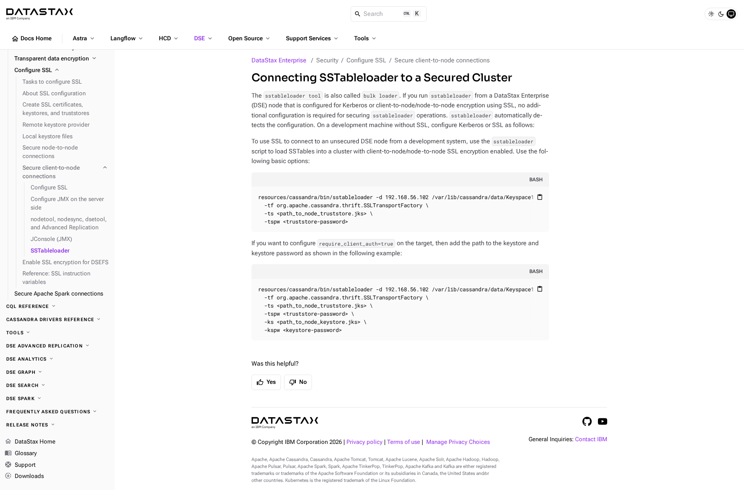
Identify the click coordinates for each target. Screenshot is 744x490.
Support (20, 464)
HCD (169, 38)
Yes (266, 382)
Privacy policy (364, 442)
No (298, 382)
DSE (204, 38)
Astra (84, 38)
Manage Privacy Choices (458, 442)
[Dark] (721, 14)
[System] (731, 14)
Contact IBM (591, 439)
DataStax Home (30, 441)
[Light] (711, 14)
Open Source (249, 38)
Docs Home (31, 39)
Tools (365, 38)
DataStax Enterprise (279, 60)
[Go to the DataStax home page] (284, 423)
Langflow (127, 38)
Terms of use (403, 442)
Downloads (24, 476)
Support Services (312, 38)
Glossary (21, 452)
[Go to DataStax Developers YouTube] (602, 421)
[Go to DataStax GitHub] (587, 421)
